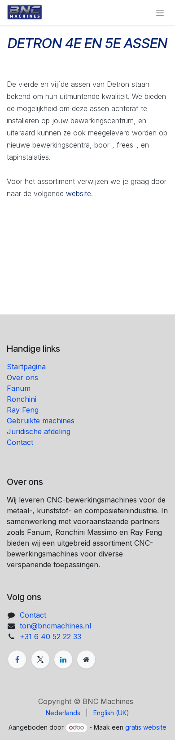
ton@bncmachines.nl (55, 625)
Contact (20, 442)
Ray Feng (24, 409)
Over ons (22, 377)
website (78, 193)
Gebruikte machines (42, 420)
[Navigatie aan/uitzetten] (160, 13)
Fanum (19, 388)
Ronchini (23, 399)
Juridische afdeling (38, 431)
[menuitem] (63, 713)
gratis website (145, 727)
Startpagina (26, 366)
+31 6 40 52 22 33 (50, 636)
